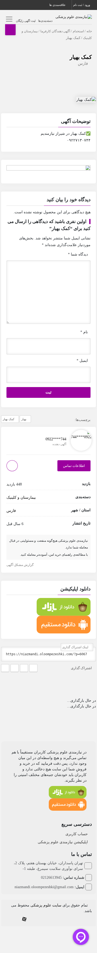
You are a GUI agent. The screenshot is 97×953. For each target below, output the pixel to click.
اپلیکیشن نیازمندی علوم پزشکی (63, 842)
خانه (89, 31)
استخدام (78, 31)
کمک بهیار (81, 57)
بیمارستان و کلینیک (21, 497)
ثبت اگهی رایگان (26, 20)
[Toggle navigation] (8, 19)
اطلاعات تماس (74, 466)
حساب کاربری (76, 834)
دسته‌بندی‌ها (45, 20)
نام (84, 332)
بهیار (23, 419)
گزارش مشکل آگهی (20, 565)
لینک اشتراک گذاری (75, 647)
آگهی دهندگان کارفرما (55, 31)
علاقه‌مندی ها (58, 4)
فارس (83, 63)
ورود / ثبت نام (82, 4)
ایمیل (82, 361)
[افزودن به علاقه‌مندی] (12, 465)
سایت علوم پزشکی (45, 905)
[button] (48, 122)
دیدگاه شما (78, 254)
